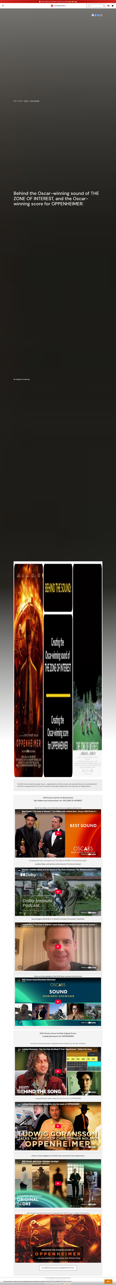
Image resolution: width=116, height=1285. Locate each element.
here (75, 2)
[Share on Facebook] (95, 14)
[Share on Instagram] (101, 14)
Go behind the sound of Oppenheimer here (58, 1268)
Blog (26, 101)
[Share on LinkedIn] (98, 14)
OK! (108, 1281)
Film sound (34, 101)
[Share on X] (93, 14)
